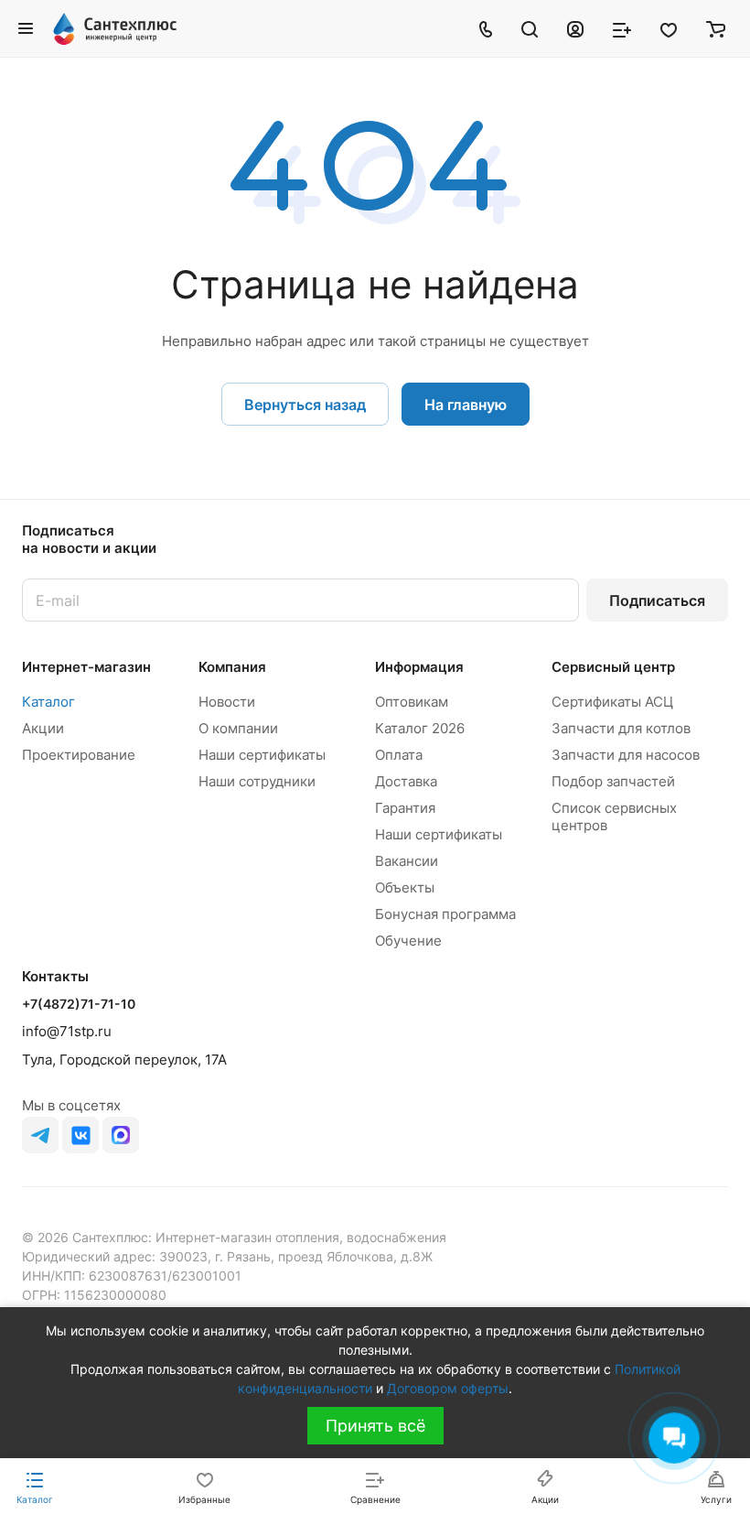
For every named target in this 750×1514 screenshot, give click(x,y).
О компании (238, 728)
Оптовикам (411, 701)
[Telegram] (40, 1135)
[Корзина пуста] (715, 28)
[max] (120, 1135)
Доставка (406, 781)
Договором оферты (448, 1388)
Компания (232, 667)
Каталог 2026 (420, 728)
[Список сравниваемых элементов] (622, 28)
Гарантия (405, 807)
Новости (226, 701)
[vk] (80, 1135)
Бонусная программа (445, 914)
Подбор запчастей (613, 781)
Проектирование (78, 754)
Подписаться (657, 600)
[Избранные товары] (668, 28)
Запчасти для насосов (626, 754)
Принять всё (375, 1425)
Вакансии (406, 861)
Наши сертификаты (262, 754)
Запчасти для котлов (621, 728)
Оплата (399, 754)
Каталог (48, 701)
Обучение (408, 940)
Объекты (404, 887)
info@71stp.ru (67, 1031)
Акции (43, 728)
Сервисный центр (613, 667)
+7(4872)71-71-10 (78, 1003)
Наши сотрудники (257, 781)
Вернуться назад (305, 404)
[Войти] (575, 28)
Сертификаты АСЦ (612, 701)
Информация (419, 667)
